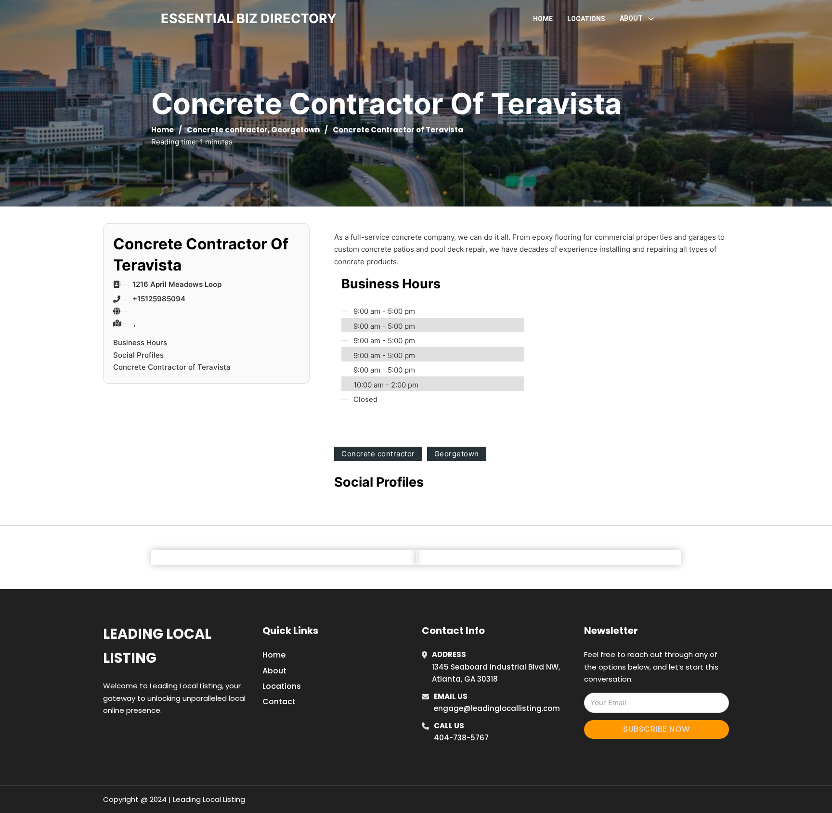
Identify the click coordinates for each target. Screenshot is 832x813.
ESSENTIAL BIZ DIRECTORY (249, 18)
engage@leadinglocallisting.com (497, 708)
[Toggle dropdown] (651, 18)
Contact (279, 701)
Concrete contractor (227, 130)
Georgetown (295, 130)
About (274, 670)
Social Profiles (138, 355)
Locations (586, 19)
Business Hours (140, 342)
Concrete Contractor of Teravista (172, 367)
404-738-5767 (461, 738)
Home (543, 19)
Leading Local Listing (157, 645)
